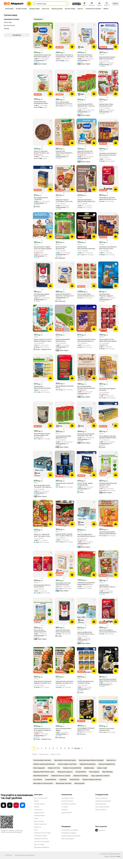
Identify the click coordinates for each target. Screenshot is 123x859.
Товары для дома (39, 815)
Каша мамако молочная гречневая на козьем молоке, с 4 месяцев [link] (63, 584)
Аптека (36, 818)
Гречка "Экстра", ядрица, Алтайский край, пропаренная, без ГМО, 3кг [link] (85, 484)
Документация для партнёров (71, 836)
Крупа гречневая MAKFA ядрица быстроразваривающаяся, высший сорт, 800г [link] (64, 729)
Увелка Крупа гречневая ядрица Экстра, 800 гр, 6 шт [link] (108, 198)
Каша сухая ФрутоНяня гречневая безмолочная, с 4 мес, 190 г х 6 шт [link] (86, 633)
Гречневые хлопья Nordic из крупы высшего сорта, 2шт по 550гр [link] (108, 154)
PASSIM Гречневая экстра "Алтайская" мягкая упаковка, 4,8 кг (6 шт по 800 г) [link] (86, 682)
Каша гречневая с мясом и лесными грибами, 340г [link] (42, 434)
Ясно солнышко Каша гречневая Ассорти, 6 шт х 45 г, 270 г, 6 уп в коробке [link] (85, 295)
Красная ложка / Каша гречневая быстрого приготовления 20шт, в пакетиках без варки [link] (106, 105)
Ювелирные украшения (41, 847)
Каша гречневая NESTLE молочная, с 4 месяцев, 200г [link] (65, 295)
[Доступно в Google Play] (9, 807)
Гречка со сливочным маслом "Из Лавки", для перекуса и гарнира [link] (41, 152)
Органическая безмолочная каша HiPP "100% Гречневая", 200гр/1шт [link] (108, 484)
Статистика (8, 855)
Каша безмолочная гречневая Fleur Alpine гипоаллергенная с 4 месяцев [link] (41, 102)
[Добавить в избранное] (50, 25)
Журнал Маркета (67, 812)
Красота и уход (38, 821)
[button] (38, 19)
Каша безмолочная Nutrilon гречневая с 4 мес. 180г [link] (85, 434)
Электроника (38, 809)
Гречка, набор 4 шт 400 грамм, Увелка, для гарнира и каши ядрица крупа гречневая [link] (108, 340)
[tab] (9, 9)
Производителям (100, 804)
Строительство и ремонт (42, 841)
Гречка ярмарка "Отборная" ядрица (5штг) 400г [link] (86, 729)
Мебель (36, 801)
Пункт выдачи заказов (102, 807)
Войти (115, 4)
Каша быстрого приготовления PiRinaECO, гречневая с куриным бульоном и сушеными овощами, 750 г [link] (64, 152)
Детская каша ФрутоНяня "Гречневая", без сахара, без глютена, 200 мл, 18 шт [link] (43, 486)
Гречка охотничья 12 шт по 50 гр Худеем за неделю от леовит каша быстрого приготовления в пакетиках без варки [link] (42, 729)
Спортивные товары (40, 835)
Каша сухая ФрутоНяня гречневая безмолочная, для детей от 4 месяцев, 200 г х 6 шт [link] (86, 535)
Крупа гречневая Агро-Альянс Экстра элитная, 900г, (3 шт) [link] (63, 631)
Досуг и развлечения (40, 798)
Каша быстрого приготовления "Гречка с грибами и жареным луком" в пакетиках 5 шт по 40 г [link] (108, 586)
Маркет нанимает (100, 809)
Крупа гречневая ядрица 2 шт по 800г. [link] (107, 389)
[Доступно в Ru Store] (22, 807)
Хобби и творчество (40, 824)
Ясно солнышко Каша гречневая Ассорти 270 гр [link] (64, 103)
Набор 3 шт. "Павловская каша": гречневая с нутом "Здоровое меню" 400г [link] (42, 535)
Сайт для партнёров (68, 838)
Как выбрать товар (67, 798)
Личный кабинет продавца (70, 830)
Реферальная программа (103, 801)
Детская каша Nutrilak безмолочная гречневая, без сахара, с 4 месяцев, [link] (86, 387)
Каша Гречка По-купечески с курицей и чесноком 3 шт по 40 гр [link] (43, 682)
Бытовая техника (39, 804)
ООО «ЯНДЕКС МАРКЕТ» (113, 854)
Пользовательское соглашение (24, 855)
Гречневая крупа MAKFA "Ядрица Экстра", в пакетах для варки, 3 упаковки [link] (85, 105)
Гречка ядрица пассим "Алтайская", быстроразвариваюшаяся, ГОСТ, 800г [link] (42, 198)
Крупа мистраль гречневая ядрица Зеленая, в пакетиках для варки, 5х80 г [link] (108, 680)
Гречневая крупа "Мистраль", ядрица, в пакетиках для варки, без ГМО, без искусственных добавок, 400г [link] (107, 295)
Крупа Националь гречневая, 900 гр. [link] (65, 387)
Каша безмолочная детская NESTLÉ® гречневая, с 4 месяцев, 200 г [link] (42, 56)
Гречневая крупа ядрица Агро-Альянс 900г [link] (41, 295)
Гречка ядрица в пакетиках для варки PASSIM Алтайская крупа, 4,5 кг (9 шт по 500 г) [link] (108, 437)
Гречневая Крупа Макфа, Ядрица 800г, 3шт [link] (63, 437)
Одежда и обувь (39, 812)
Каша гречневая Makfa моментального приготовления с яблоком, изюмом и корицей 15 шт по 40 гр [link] (64, 340)
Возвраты (65, 809)
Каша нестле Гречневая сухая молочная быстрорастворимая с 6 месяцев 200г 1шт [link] (106, 729)
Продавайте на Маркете (69, 833)
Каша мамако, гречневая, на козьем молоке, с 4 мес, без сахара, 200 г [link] (64, 56)
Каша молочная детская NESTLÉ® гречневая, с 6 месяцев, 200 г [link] (85, 152)
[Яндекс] (118, 856)
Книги (36, 830)
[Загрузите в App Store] (3, 807)
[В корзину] (50, 46)
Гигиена (36, 807)
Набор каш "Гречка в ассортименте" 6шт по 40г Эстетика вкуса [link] (64, 200)
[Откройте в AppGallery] (16, 807)
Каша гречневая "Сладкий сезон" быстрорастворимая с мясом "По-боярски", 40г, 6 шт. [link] (43, 247)
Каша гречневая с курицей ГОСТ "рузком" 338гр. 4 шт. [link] (64, 535)
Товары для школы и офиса (42, 833)
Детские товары (39, 844)
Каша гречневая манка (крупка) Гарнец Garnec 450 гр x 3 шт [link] (86, 200)
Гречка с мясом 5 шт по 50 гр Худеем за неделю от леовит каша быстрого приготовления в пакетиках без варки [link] (43, 340)
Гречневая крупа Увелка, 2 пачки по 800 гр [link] (42, 586)
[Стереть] (66, 4)
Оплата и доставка (67, 801)
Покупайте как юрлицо (69, 804)
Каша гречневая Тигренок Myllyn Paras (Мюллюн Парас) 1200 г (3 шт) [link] (107, 58)
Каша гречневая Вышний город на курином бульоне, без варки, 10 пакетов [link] (107, 532)
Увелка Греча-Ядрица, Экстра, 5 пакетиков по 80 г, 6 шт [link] (108, 631)
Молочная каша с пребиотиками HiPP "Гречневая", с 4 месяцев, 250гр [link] (42, 631)
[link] (42, 760)
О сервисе (65, 807)
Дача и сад (37, 827)
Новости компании (101, 798)
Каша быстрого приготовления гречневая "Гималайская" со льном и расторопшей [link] (42, 387)
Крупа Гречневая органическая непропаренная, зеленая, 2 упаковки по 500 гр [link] (64, 247)
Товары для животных (41, 838)
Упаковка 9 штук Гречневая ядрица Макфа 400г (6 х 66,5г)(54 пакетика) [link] (86, 583)
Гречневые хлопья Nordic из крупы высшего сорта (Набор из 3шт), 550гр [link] (108, 247)
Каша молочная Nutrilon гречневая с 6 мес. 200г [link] (85, 55)
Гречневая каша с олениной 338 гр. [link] (64, 484)
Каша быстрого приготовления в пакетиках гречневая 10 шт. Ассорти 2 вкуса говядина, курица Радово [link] (86, 247)
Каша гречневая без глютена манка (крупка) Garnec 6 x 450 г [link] (86, 340)
